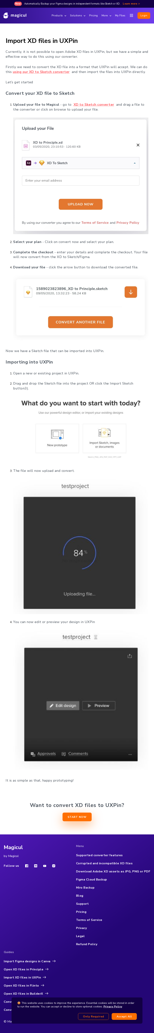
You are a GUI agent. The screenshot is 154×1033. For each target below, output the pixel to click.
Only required (93, 1016)
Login (143, 15)
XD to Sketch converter (94, 104)
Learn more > (131, 3)
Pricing (93, 15)
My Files (120, 15)
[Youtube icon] (44, 866)
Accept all (124, 1016)
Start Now (77, 817)
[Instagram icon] (53, 865)
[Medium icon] (35, 865)
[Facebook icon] (26, 865)
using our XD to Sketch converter (41, 72)
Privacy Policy (112, 1006)
